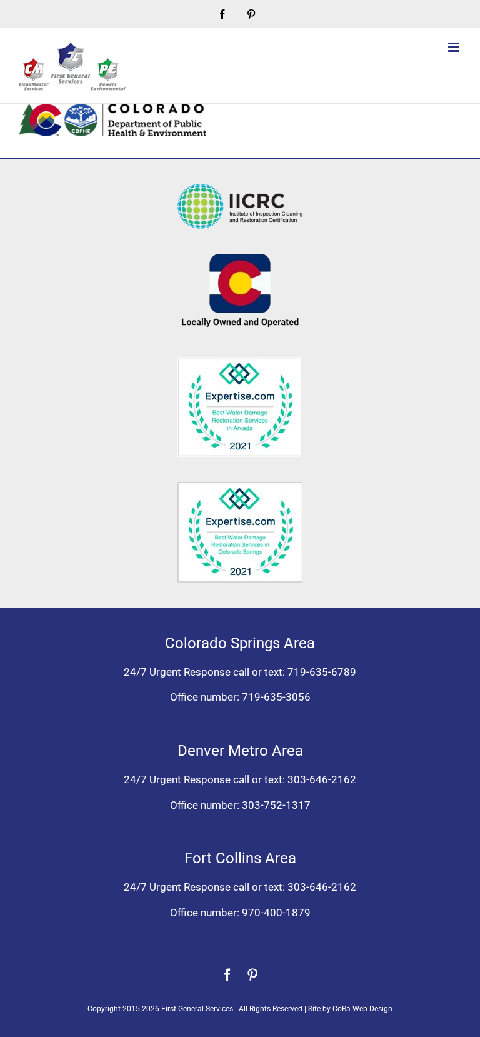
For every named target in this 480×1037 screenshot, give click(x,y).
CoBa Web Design (362, 1008)
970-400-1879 (276, 912)
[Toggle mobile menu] (454, 47)
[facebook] (227, 975)
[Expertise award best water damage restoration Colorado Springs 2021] (240, 487)
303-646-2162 (322, 779)
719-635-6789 (322, 672)
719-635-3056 (276, 697)
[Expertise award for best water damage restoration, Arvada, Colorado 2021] (240, 362)
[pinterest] (252, 975)
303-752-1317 (276, 805)
